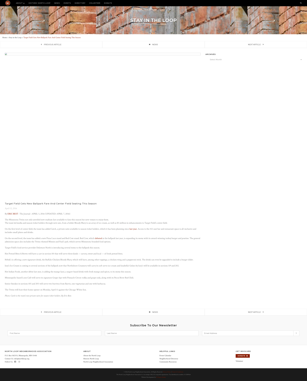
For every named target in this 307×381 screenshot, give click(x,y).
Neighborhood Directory (168, 358)
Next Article (254, 44)
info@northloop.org (21, 358)
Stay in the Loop (15, 37)
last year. (133, 228)
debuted (98, 238)
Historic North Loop (91, 358)
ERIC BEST (13, 213)
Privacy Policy (167, 372)
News (155, 44)
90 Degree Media (161, 377)
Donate (241, 356)
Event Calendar (165, 355)
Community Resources (168, 362)
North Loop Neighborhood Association (98, 362)
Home (4, 37)
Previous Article (52, 44)
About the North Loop (91, 355)
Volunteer (239, 361)
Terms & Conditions (177, 372)
